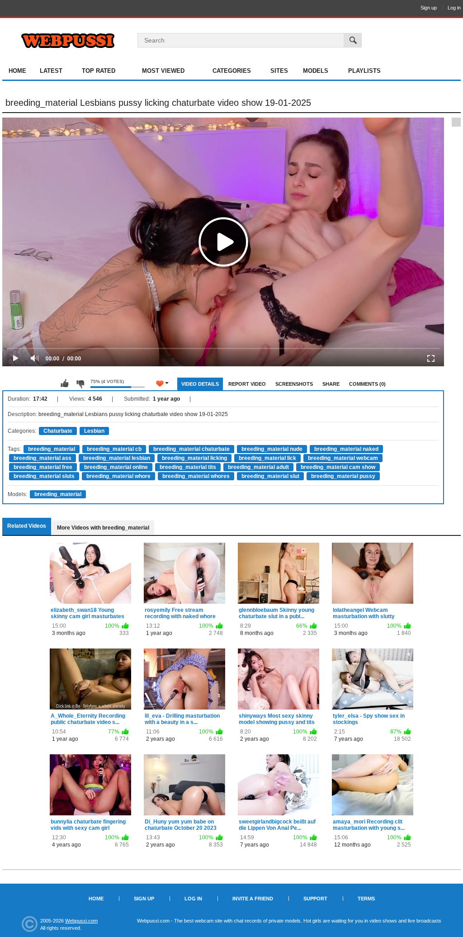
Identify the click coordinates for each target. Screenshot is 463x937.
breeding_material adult (258, 467)
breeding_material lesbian (116, 458)
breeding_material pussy (343, 476)
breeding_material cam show (338, 467)
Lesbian (94, 431)
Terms (366, 898)
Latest (51, 70)
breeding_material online (116, 467)
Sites (279, 70)
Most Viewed (163, 70)
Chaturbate (57, 431)
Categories (232, 70)
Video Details (200, 384)
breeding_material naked (346, 449)
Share (331, 384)
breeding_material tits (188, 467)
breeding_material (51, 449)
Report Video (247, 384)
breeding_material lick (267, 458)
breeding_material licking (194, 458)
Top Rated (98, 70)
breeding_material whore (118, 476)
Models (315, 70)
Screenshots (294, 384)
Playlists (364, 70)
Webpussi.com (81, 920)
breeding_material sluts (44, 476)
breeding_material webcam (343, 458)
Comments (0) (367, 384)
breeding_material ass (42, 458)
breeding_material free (43, 467)
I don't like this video (80, 383)
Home (17, 70)
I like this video (64, 383)
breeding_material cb (114, 449)
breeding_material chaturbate (191, 449)
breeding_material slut (270, 476)
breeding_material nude (271, 449)
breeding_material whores (196, 476)
